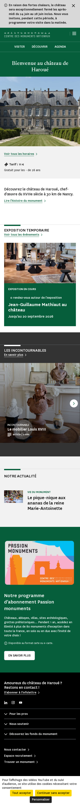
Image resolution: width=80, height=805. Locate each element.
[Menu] (74, 33)
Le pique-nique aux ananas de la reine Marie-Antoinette (46, 503)
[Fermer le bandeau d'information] (73, 5)
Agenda (60, 47)
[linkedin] (5, 703)
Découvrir (40, 47)
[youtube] (20, 703)
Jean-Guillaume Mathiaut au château (37, 307)
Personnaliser (41, 800)
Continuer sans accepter (53, 793)
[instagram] (13, 703)
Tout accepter (21, 793)
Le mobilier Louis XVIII (26, 429)
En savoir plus (19, 656)
